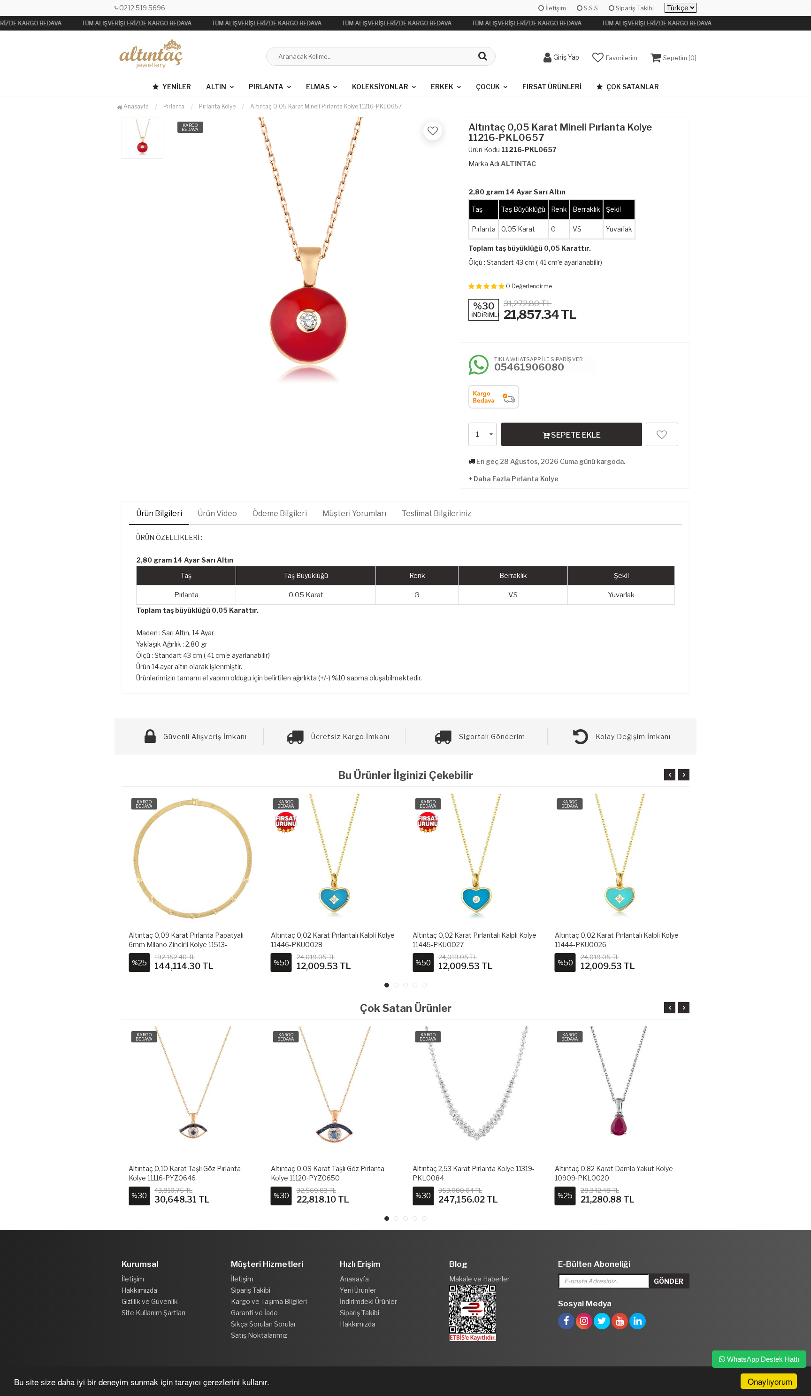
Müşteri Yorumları (354, 513)
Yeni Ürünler (358, 1290)
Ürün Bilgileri (159, 513)
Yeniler (176, 87)
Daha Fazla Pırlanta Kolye (516, 479)
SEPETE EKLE (575, 435)
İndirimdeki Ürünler (368, 1301)
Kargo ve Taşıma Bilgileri (269, 1301)
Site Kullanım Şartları (153, 1313)
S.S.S (590, 8)
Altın (216, 87)
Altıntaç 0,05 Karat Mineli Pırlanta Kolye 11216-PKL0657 (326, 106)
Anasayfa (135, 106)
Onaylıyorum (770, 1381)
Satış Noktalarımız (259, 1335)
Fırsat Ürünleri (551, 87)
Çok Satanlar (632, 87)
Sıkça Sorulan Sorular (263, 1324)
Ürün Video (217, 513)
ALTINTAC (518, 164)
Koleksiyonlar (380, 87)
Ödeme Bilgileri (279, 513)
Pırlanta (266, 87)
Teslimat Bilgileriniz (436, 513)
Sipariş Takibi (634, 8)
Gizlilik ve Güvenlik (150, 1301)
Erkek (442, 87)
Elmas (317, 87)
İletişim (555, 8)
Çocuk (488, 87)
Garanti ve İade (254, 1313)
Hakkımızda (139, 1290)
